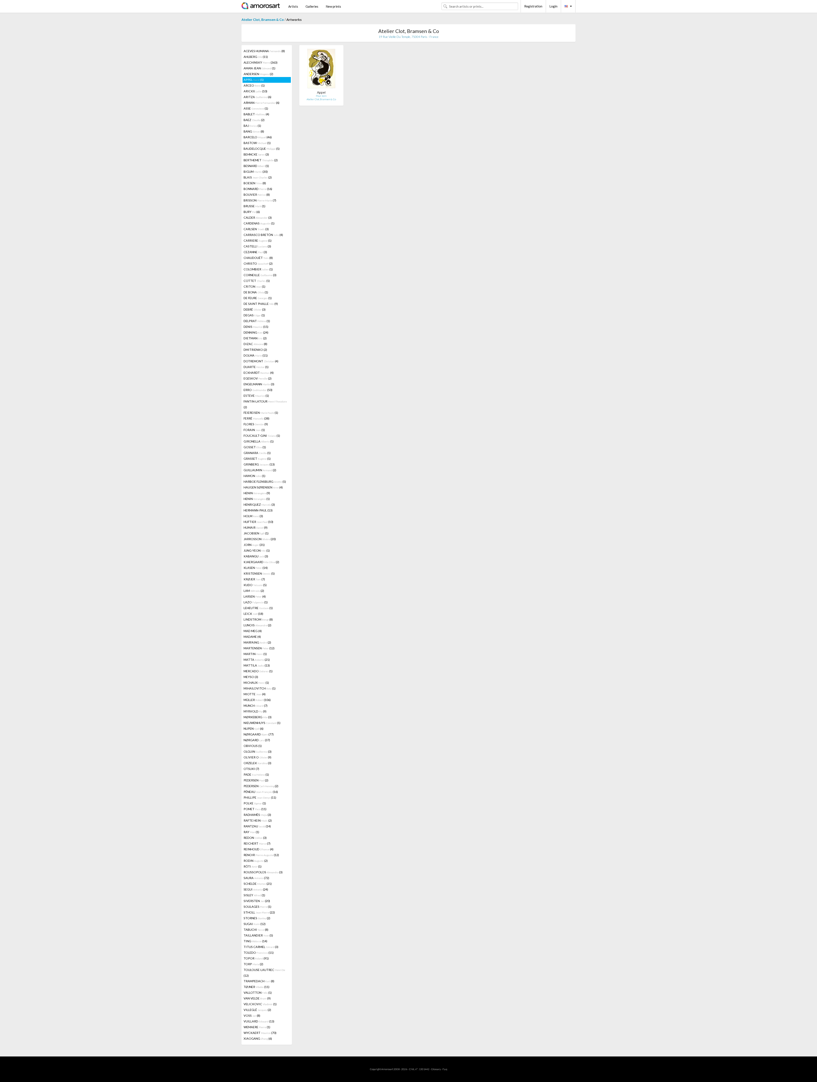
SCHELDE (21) (258, 883)
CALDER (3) (258, 217)
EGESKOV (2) (257, 378)
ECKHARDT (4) (259, 372)
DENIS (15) (256, 326)
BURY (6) (252, 212)
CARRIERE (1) (257, 240)
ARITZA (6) (257, 97)
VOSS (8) (252, 1015)
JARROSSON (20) (260, 539)
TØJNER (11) (256, 987)
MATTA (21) (257, 659)
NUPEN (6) (253, 728)
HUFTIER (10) (258, 522)
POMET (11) (255, 809)
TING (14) (255, 941)
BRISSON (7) (260, 200)
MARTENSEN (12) (259, 648)
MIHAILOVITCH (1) (260, 688)
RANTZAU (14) (257, 826)
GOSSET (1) (255, 447)
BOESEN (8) (255, 183)
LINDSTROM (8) (258, 619)
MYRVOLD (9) (255, 711)
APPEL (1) (254, 79)
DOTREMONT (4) (261, 361)
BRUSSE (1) (254, 206)
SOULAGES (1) (257, 906)
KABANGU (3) (256, 556)
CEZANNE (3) (255, 252)
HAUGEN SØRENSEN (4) (263, 487)
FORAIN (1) (254, 430)
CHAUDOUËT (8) (258, 258)
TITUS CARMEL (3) (261, 947)
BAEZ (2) (254, 120)
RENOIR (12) (261, 855)
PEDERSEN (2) (256, 780)
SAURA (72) (256, 878)
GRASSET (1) (257, 458)
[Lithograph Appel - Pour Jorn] (321, 69)
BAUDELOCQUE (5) (262, 148)
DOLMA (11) (256, 355)
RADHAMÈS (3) (257, 814)
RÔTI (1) (252, 866)
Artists (293, 6)
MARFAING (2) (257, 642)
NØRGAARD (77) (259, 734)
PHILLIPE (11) (260, 797)
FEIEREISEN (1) (261, 412)
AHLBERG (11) (256, 57)
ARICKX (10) (255, 91)
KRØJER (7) (254, 579)
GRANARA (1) (257, 453)
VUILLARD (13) (259, 1021)
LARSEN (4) (255, 596)
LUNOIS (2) (257, 625)
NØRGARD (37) (257, 740)
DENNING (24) (256, 332)
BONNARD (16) (258, 189)
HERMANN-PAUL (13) (258, 510)
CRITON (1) (254, 286)
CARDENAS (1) (259, 223)
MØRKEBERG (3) (257, 717)
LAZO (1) (256, 602)
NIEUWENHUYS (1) (262, 723)
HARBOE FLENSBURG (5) (265, 481)
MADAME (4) (252, 636)
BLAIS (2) (258, 177)
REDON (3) (255, 837)
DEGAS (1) (254, 315)
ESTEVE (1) (256, 395)
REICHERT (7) (257, 843)
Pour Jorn (321, 95)
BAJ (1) (252, 125)
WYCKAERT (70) (260, 1033)
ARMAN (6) (261, 102)
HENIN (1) (257, 499)
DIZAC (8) (255, 344)
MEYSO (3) (251, 677)
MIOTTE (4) (255, 694)
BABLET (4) (256, 114)
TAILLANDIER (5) (258, 935)
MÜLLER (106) (257, 700)
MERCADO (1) (258, 671)
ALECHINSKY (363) (260, 62)
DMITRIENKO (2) (255, 349)
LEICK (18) (253, 613)
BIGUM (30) (256, 171)
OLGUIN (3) (257, 751)
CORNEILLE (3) (260, 275)
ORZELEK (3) (257, 763)
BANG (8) (254, 131)
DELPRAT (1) (257, 321)
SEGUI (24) (256, 889)
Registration (533, 6)
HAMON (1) (254, 476)
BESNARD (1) (256, 166)
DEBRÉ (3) (255, 309)
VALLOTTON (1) (258, 992)
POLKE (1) (255, 803)
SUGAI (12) (255, 924)
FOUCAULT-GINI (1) (262, 435)
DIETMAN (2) (255, 338)
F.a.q (445, 1069)
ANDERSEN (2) (258, 74)
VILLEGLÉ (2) (257, 1010)
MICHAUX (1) (256, 682)
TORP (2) (253, 964)
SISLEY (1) (254, 895)
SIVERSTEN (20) (257, 901)
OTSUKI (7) (251, 769)
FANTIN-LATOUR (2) (265, 404)
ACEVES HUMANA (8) (264, 51)
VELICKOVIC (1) (260, 1004)
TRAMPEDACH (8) (259, 981)
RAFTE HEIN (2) (258, 820)
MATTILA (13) (257, 665)
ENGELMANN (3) (259, 384)
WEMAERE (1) (257, 1027)
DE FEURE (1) (258, 298)
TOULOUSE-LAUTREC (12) (264, 972)
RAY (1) (251, 832)
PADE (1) (256, 774)
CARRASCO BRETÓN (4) (263, 235)
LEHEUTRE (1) (258, 608)
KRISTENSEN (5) (259, 573)
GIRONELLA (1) (259, 441)
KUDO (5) (255, 585)
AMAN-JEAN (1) (259, 68)
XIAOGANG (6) (258, 1038)
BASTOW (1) (257, 143)
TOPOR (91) (256, 958)
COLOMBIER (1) (258, 269)
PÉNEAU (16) (261, 792)
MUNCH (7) (255, 705)
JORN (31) (254, 545)
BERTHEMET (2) (261, 160)
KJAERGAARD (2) (261, 562)
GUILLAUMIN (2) (260, 470)
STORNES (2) (257, 918)
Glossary (436, 1069)
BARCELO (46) (258, 137)
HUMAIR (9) (255, 527)
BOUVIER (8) (257, 194)
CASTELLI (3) (257, 246)
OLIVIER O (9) (257, 757)
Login (553, 6)
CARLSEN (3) (256, 229)
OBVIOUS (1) (253, 746)
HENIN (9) (257, 493)
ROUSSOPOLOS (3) (263, 872)
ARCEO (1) (254, 85)
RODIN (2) (256, 860)
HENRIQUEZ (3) (259, 504)
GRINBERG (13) (259, 464)
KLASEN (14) (256, 568)
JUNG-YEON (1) (257, 550)
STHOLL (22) (259, 912)
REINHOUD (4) (258, 849)
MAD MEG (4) (253, 631)
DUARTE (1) (256, 367)
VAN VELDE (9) (257, 998)
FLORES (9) (256, 424)
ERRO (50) (258, 390)
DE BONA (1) (256, 292)
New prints (333, 6)
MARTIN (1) (255, 654)
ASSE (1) (256, 108)
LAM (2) (254, 590)
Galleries (312, 6)
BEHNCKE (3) (256, 154)
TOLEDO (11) (259, 952)
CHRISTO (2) (258, 263)
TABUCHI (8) (256, 929)
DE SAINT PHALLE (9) (261, 303)
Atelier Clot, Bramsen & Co (262, 19)
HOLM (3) (253, 516)
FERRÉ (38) (256, 418)
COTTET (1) (257, 281)
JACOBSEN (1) (256, 533)
